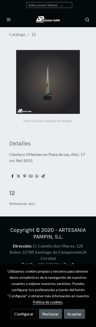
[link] (48, 19)
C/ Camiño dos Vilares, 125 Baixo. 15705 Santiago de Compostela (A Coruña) (48, 252)
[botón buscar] (87, 19)
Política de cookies (47, 302)
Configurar (24, 313)
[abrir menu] (8, 19)
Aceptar (74, 313)
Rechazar (50, 313)
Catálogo (17, 34)
